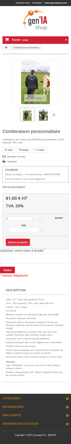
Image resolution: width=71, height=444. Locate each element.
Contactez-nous (23, 3)
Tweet (10, 150)
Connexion (37, 3)
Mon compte (11, 415)
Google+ (40, 150)
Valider (7, 270)
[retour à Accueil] (6, 48)
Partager (24, 150)
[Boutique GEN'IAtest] (35, 21)
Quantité (59, 218)
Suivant (53, 114)
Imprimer (12, 161)
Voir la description (13, 187)
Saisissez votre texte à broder (22, 250)
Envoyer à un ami (16, 156)
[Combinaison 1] (27, 114)
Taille (23, 225)
